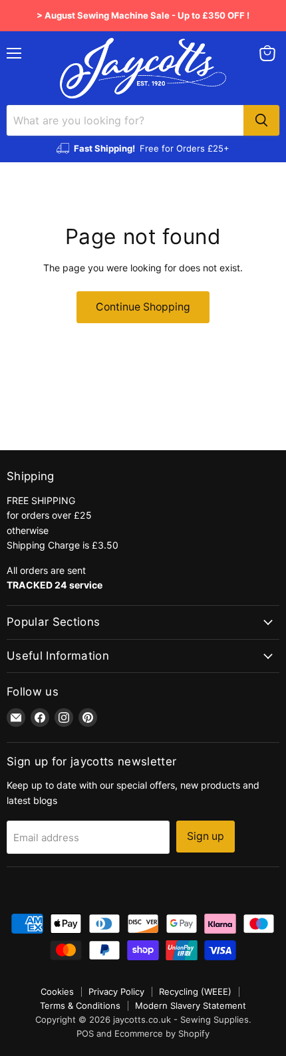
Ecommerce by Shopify (162, 1033)
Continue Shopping (143, 307)
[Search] (261, 120)
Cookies (57, 991)
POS (85, 1033)
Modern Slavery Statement (190, 1005)
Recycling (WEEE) (195, 991)
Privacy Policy (116, 991)
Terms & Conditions (80, 1005)
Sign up (205, 836)
